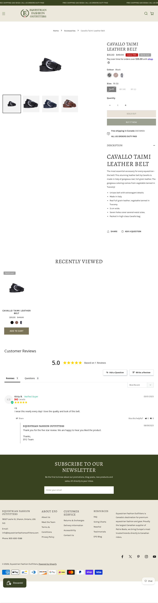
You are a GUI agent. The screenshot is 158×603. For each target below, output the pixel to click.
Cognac (115, 75)
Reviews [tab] (10, 378)
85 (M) (122, 89)
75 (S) (111, 89)
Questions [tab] (30, 378)
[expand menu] (4, 14)
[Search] (146, 13)
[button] (152, 13)
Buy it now (131, 122)
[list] (50, 65)
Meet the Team (48, 522)
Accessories (69, 31)
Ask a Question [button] (116, 372)
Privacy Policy (48, 537)
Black (109, 75)
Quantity (111, 98)
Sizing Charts (100, 522)
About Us (46, 517)
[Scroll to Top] (153, 587)
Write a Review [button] (143, 372)
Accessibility (70, 530)
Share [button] (21, 418)
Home (56, 31)
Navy (122, 75)
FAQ (95, 517)
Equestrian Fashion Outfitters (24, 564)
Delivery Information (73, 525)
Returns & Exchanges (74, 520)
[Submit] (109, 489)
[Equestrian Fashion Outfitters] (33, 13)
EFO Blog (98, 536)
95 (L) (133, 89)
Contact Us (69, 535)
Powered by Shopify (48, 564)
